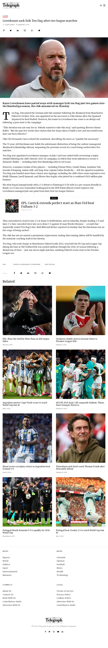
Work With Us (9, 598)
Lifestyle (61, 557)
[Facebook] (45, 631)
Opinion (61, 561)
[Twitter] (49, 631)
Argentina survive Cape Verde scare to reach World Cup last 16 (25, 404)
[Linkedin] (62, 631)
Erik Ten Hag (50, 264)
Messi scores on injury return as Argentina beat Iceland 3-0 (26, 467)
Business (7, 575)
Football (5, 16)
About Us (7, 591)
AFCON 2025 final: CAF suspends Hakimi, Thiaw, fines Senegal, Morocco (80, 404)
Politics (6, 564)
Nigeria (6, 557)
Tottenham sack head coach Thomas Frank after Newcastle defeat (80, 467)
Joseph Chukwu (9, 25)
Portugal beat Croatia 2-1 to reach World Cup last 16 (80, 531)
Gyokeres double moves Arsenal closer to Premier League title (76, 340)
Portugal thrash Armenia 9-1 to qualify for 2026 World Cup (26, 531)
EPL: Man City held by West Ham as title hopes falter (26, 340)
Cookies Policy (64, 598)
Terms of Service (65, 591)
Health (60, 572)
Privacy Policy (64, 595)
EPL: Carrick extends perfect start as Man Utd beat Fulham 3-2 (57, 204)
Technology (62, 575)
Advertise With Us (11, 605)
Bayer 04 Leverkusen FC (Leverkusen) (27, 264)
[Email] (25, 30)
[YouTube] (58, 631)
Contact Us (8, 595)
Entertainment (10, 572)
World (5, 561)
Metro (60, 568)
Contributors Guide (12, 602)
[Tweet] (11, 30)
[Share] (3, 30)
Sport (5, 568)
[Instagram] (54, 631)
